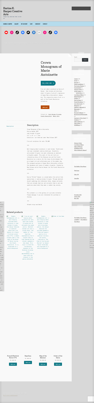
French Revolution (46, 116)
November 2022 (78, 194)
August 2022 (77, 196)
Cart (31, 24)
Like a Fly (76, 174)
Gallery (16, 24)
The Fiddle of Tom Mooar (80, 166)
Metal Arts (56, 116)
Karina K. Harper (7, 24)
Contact (45, 24)
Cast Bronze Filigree (20, 43)
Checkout (37, 24)
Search (75, 57)
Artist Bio (76, 178)
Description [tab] (10, 126)
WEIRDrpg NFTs (78, 148)
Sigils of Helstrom (78, 146)
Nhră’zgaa (76, 170)
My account (24, 24)
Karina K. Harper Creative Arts (12, 11)
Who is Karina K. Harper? (80, 150)
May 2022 (76, 198)
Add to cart (45, 107)
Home (6, 43)
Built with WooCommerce (10, 395)
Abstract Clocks (78, 143)
